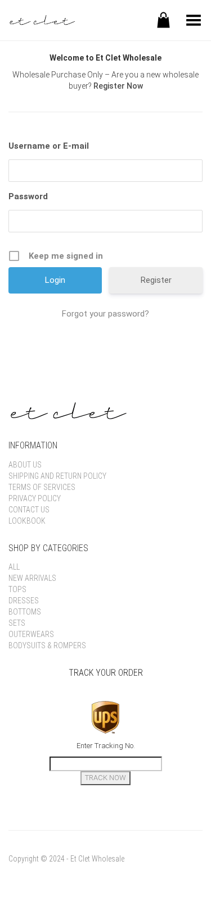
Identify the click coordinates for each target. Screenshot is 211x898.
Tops (17, 589)
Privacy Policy (34, 498)
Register (156, 280)
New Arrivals (32, 578)
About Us (25, 464)
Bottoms (24, 611)
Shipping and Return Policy (57, 475)
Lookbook (27, 520)
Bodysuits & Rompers (47, 645)
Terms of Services (41, 487)
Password (28, 196)
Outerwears (31, 634)
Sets (16, 622)
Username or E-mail (48, 146)
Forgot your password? (105, 314)
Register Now (118, 85)
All (14, 566)
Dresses (23, 600)
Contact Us (29, 509)
